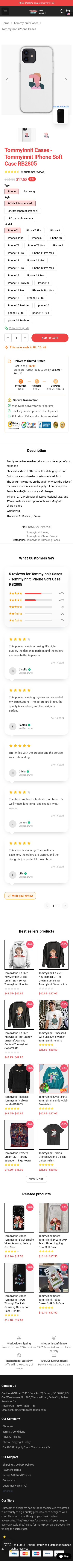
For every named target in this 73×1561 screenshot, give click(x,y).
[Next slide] (66, 80)
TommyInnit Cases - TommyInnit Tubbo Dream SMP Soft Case (51, 1299)
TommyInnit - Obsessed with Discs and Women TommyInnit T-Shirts (52, 1037)
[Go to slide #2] (46, 135)
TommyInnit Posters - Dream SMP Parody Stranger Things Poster (17, 1157)
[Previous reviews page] (47, 905)
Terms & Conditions (14, 1431)
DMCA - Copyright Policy (17, 1442)
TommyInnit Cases (26, 23)
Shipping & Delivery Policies (18, 1464)
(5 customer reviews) (33, 171)
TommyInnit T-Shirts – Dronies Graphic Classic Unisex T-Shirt (52, 1157)
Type (7, 185)
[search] (62, 11)
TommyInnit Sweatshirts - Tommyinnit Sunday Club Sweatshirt (53, 1100)
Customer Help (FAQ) (15, 1485)
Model (8, 224)
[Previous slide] (7, 80)
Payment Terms (12, 1469)
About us (8, 1426)
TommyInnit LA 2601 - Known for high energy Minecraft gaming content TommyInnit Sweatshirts (18, 1041)
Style (7, 197)
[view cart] (68, 11)
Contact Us (9, 1480)
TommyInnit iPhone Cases (18, 29)
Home (5, 23)
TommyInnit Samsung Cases (43, 539)
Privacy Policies (12, 1436)
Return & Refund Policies (17, 1475)
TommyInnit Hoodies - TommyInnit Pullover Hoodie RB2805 (17, 1100)
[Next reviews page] (65, 905)
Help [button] (66, 1556)
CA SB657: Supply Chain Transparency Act (27, 1447)
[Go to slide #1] (27, 135)
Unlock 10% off (7, 1544)
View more (36, 1179)
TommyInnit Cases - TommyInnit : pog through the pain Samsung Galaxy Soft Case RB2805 (17, 1303)
